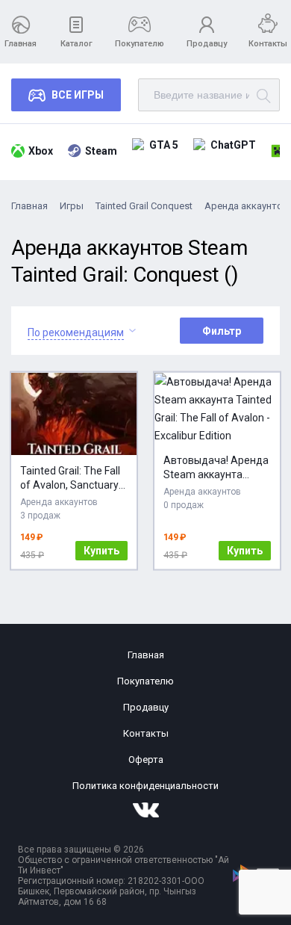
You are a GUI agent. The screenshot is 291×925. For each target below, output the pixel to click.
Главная (20, 44)
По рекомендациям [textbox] (76, 332)
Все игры (77, 95)
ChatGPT (233, 145)
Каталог (76, 44)
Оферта (145, 759)
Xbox (40, 151)
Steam (101, 151)
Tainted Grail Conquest (144, 206)
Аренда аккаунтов (246, 206)
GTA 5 (163, 145)
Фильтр (221, 331)
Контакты (267, 44)
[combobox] (76, 331)
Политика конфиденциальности (145, 785)
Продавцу (207, 44)
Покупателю (139, 44)
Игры (72, 206)
